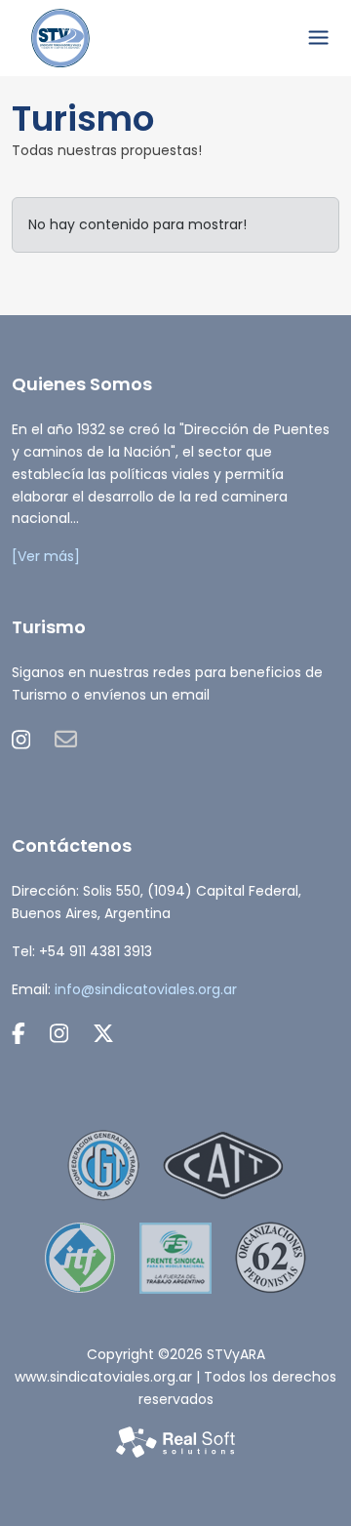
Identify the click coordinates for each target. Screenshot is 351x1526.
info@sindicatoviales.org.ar (146, 989)
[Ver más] (46, 556)
